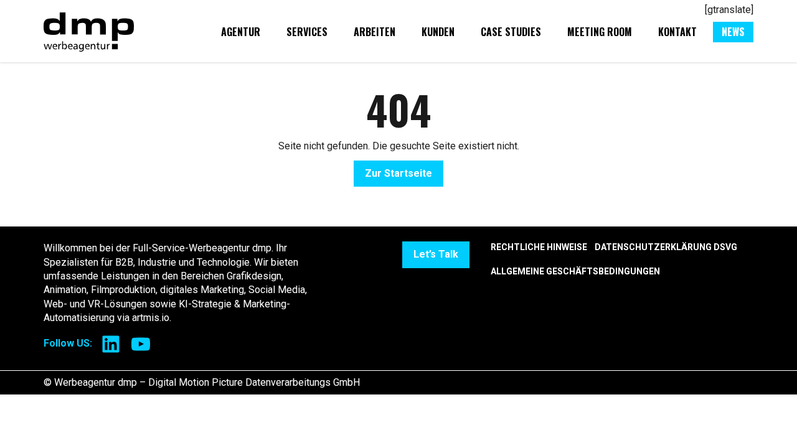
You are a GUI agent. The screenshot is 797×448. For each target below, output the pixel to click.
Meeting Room (599, 32)
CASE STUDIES (511, 32)
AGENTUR (240, 32)
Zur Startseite (398, 173)
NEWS (733, 31)
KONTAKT (677, 32)
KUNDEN (438, 32)
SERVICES (307, 32)
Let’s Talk (435, 254)
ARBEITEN (374, 32)
